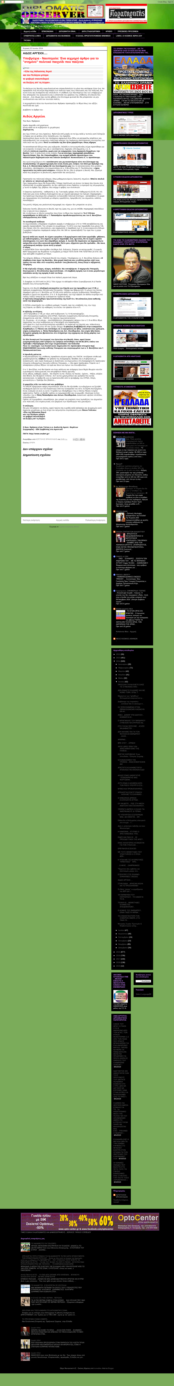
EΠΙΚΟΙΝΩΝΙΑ (47, 31)
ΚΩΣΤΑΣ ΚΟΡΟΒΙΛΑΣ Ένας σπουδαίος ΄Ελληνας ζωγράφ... (131, 755)
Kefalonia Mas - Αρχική (126, 632)
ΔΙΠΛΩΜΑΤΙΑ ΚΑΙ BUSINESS (58, 36)
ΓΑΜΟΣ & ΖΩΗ (122, 556)
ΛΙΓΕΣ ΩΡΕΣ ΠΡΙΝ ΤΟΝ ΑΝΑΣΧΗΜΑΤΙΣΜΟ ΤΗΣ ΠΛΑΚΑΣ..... (128, 749)
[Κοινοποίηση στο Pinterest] (84, 439)
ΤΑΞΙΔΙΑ (27, 40)
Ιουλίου (121, 930)
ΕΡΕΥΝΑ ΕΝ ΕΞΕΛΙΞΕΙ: (127, 849)
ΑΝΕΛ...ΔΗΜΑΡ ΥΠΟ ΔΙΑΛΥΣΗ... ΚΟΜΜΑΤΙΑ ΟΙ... (131, 716)
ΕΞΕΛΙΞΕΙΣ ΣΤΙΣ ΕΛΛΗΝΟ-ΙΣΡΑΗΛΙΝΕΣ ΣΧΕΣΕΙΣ (129, 875)
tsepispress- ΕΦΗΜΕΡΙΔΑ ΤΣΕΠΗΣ (130, 591)
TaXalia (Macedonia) (125, 437)
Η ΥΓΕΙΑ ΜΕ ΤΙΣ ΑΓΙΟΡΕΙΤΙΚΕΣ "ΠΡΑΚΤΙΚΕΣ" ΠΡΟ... (130, 861)
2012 (118, 654)
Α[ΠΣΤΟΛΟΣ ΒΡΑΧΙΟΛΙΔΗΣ (122, 1196)
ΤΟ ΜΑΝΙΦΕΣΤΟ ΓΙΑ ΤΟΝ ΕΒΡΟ (43, 1243)
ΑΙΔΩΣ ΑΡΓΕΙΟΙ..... (125, 880)
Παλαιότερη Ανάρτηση (95, 520)
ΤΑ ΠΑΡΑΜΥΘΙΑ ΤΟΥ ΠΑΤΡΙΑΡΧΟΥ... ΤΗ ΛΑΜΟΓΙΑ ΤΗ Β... (130, 897)
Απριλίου (122, 675)
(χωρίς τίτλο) (35, 1328)
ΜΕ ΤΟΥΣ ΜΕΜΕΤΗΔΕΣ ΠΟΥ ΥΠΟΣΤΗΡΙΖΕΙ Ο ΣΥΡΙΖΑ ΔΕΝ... (130, 854)
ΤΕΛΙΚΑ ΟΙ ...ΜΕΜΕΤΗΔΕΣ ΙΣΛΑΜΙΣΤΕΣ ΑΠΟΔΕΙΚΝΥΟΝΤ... (129, 905)
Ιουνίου (121, 682)
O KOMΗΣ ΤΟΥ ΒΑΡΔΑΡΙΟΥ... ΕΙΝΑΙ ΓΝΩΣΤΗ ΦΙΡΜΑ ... (130, 911)
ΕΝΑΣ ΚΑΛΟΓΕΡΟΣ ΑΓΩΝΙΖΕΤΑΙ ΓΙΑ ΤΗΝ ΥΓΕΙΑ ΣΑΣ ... (131, 844)
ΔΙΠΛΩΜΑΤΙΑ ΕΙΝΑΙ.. (67, 31)
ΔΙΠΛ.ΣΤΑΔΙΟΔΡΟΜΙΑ (91, 31)
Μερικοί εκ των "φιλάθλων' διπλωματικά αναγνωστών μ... (131, 697)
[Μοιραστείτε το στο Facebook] (81, 439)
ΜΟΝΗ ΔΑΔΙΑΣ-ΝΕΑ (124, 609)
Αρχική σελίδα (30, 31)
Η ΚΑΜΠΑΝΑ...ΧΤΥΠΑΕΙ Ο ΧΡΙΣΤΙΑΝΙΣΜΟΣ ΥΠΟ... (128, 833)
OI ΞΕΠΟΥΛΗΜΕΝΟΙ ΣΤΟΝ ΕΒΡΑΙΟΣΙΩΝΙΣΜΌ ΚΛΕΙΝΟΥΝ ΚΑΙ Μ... (131, 709)
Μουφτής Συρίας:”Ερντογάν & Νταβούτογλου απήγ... (130, 925)
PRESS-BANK (122, 511)
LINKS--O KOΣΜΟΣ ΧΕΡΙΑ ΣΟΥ (129, 36)
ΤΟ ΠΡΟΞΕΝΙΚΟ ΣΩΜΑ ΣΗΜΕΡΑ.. (35, 1319)
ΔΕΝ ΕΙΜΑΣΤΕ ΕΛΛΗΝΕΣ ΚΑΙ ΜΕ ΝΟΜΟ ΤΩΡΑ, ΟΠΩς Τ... (131, 691)
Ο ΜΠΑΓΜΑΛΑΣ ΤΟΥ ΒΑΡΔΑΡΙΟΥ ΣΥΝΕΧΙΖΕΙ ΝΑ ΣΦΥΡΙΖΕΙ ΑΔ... (131, 722)
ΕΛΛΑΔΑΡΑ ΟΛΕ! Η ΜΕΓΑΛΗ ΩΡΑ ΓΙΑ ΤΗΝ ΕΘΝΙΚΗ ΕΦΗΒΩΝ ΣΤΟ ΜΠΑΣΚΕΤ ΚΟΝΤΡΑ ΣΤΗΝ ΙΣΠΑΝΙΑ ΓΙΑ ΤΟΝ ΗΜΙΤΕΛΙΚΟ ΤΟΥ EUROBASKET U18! (121, 1149)
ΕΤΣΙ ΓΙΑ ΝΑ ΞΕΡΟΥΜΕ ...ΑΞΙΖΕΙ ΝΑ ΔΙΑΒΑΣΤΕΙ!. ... (131, 727)
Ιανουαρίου (123, 664)
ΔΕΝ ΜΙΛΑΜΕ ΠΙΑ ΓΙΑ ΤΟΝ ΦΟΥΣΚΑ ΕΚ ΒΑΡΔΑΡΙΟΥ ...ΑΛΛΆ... (129, 734)
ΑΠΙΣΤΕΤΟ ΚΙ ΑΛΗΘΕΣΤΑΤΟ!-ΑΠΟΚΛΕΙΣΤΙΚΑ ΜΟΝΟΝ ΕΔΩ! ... (131, 770)
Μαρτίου (122, 671)
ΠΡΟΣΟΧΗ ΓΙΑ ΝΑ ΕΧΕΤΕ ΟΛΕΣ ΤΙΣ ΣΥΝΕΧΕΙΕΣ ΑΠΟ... (131, 686)
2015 (118, 952)
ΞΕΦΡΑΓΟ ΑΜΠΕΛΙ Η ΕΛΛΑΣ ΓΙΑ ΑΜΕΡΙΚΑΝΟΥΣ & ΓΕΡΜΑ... (131, 810)
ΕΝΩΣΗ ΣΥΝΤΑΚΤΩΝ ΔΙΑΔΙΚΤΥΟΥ (130, 532)
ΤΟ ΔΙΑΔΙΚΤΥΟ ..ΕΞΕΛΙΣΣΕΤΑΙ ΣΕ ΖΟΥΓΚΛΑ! (48, 1285)
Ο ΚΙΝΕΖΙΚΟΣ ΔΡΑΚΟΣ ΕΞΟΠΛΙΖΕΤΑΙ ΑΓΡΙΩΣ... (128, 799)
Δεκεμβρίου (123, 948)
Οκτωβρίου (123, 941)
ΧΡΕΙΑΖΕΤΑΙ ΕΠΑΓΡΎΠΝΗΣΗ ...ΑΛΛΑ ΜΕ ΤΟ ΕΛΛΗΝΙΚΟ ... (131, 793)
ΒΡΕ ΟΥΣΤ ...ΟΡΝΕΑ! (126, 743)
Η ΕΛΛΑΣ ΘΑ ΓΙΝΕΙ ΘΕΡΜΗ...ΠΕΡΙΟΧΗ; (46, 1298)
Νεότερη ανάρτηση (31, 520)
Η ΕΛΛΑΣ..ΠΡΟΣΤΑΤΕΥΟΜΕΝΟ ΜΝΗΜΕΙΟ (93, 36)
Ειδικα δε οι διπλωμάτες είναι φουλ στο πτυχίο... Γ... (131, 821)
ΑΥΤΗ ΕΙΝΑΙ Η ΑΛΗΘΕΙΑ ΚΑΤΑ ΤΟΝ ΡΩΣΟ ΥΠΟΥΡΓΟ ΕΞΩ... (131, 784)
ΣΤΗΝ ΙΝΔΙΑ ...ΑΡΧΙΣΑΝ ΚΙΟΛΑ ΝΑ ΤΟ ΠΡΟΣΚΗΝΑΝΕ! (130, 885)
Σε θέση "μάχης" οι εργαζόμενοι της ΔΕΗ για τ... (130, 890)
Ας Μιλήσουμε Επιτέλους (127, 486)
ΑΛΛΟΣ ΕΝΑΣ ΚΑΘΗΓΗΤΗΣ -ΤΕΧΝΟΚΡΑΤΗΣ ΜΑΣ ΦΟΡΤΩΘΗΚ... (129, 777)
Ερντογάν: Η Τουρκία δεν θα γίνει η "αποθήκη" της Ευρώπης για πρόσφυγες (136, 491)
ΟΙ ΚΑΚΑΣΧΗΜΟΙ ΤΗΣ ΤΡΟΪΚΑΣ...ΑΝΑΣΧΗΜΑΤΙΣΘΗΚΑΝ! (131, 762)
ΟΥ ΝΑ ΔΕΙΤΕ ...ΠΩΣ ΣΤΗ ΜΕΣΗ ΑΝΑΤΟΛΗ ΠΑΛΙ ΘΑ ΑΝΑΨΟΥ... (131, 805)
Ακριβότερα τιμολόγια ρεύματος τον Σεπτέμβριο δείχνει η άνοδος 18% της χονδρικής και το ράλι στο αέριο (130, 468)
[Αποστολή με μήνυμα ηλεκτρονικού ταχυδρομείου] (74, 439)
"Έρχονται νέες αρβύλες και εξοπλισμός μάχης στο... (129, 870)
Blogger (110, 1368)
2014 (118, 661)
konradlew (97, 1368)
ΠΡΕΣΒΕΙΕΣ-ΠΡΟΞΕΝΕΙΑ (128, 31)
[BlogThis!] (76, 439)
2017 (118, 959)
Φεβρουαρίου (124, 668)
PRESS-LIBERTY (123, 575)
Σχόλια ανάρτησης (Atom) (69, 527)
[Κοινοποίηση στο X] (79, 439)
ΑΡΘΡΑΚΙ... (122, 740)
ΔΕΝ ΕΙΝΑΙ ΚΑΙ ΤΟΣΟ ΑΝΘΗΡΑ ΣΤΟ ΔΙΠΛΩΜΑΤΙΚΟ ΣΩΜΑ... (45, 1310)
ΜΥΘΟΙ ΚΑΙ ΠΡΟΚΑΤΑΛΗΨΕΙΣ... (131, 789)
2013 (118, 658)
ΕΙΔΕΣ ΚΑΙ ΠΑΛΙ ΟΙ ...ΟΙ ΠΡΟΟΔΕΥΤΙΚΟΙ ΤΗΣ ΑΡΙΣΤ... (131, 838)
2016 (118, 955)
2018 (118, 962)
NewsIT (119, 464)
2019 (118, 966)
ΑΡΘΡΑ (32, 443)
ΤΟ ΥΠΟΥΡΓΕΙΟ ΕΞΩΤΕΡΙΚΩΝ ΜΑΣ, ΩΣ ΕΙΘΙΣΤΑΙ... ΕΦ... (130, 816)
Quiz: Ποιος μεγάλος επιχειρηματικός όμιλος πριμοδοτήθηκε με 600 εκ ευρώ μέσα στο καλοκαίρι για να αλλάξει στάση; (137, 443)
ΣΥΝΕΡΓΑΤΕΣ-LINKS (32, 36)
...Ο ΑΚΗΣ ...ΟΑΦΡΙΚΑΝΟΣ (129, 865)
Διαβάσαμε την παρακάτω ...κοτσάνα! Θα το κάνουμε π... (131, 703)
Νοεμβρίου (122, 944)
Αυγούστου (123, 934)
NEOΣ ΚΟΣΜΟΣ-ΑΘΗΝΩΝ (126, 639)
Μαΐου (121, 678)
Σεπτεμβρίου (123, 937)
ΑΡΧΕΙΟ (109, 31)
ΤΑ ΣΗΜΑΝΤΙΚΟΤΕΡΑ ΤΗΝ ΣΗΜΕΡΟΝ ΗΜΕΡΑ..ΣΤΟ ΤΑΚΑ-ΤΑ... (129, 918)
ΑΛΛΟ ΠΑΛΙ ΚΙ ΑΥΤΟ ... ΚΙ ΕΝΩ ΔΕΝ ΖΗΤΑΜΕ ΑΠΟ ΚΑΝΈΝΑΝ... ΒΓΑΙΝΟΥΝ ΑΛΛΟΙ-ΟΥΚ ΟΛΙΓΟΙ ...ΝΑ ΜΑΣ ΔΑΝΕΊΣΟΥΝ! (50, 1276)
